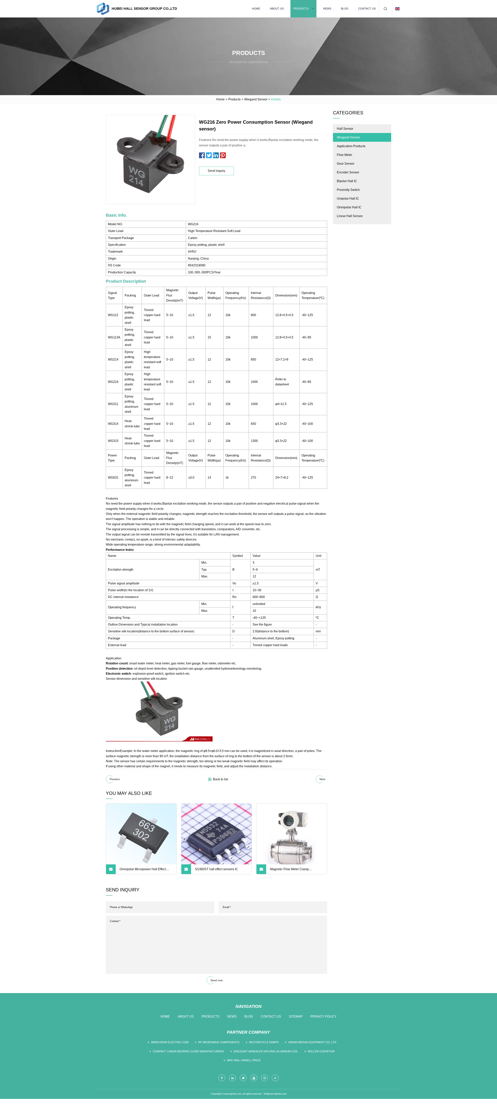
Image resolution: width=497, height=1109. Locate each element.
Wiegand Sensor (255, 99)
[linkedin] (232, 1077)
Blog (344, 8)
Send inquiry (216, 170)
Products (300, 8)
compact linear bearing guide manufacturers (188, 1051)
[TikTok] (275, 1077)
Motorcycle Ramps (264, 1042)
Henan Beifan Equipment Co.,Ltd (312, 1042)
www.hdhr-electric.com (170, 1042)
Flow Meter (344, 154)
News (327, 8)
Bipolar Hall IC (347, 181)
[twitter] (243, 1077)
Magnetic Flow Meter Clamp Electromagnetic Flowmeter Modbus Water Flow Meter (295, 870)
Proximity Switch (348, 189)
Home (256, 8)
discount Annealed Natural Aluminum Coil (266, 1051)
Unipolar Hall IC (348, 198)
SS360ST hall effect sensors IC (216, 869)
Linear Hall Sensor (350, 216)
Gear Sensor (345, 163)
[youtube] (253, 1077)
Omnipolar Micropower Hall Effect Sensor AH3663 (143, 870)
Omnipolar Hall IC (349, 207)
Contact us (367, 8)
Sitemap (296, 1016)
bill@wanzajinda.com (275, 1093)
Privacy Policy (323, 1016)
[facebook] (221, 1077)
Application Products (351, 146)
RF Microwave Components (218, 1042)
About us (277, 8)
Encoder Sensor (348, 172)
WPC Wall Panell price (244, 1060)
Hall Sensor (345, 128)
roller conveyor (321, 1051)
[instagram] (264, 1077)
